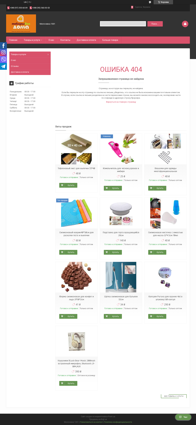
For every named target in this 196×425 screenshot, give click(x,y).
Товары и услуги (32, 40)
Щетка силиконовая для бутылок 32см (121, 298)
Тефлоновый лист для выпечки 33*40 (76, 168)
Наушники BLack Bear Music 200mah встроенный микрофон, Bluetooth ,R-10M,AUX (76, 363)
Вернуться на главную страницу (121, 102)
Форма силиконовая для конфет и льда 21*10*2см (76, 298)
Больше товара (110, 40)
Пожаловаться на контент (91, 422)
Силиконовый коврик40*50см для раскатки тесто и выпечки (76, 234)
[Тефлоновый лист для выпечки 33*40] (76, 149)
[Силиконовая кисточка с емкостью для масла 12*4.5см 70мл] (165, 213)
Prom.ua (111, 416)
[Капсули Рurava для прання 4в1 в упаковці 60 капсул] (165, 277)
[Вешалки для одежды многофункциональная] (165, 149)
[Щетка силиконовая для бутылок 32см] (121, 277)
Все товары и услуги (173, 396)
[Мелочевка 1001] (21, 23)
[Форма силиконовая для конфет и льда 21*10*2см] (76, 277)
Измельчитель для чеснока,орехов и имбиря (121, 169)
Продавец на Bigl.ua (98, 419)
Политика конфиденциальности (118, 422)
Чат (185, 417)
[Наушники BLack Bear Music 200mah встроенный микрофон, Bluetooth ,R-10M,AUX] (76, 341)
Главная (13, 40)
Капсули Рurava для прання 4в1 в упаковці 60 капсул (165, 298)
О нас (51, 40)
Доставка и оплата (86, 40)
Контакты (65, 40)
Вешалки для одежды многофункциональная (165, 169)
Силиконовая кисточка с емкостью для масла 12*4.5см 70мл (165, 234)
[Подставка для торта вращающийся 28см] (121, 213)
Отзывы (15, 66)
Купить (71, 185)
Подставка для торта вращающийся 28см (121, 234)
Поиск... (155, 24)
